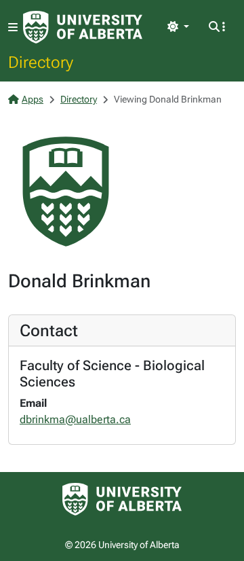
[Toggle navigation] (13, 27)
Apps (32, 99)
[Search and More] (217, 27)
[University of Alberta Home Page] (83, 27)
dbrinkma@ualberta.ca (75, 419)
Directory (40, 62)
